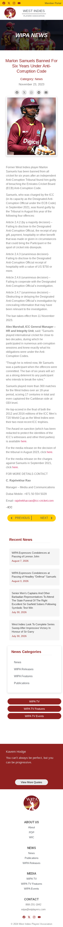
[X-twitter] (9, 3)
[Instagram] (14, 3)
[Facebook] (4, 3)
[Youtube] (19, 3)
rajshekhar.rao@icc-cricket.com (34, 500)
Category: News (31, 79)
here (23, 441)
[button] (55, 13)
